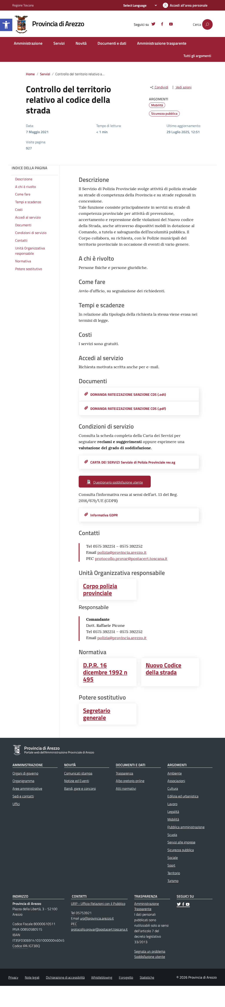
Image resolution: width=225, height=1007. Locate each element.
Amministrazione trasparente (161, 43)
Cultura (172, 788)
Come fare (22, 194)
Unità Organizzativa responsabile (30, 250)
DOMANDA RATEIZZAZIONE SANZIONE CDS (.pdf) (128, 408)
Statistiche (147, 977)
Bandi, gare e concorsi (80, 788)
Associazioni (176, 780)
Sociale (172, 857)
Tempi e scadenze (28, 201)
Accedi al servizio (28, 217)
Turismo (172, 880)
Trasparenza (124, 773)
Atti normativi (126, 788)
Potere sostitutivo (28, 268)
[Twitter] (153, 24)
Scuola (172, 834)
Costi (19, 209)
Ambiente (174, 773)
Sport (171, 865)
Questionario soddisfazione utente (118, 482)
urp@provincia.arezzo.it (97, 918)
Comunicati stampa (78, 773)
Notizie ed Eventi (76, 780)
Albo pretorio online (130, 780)
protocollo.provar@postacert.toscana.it (131, 558)
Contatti (21, 240)
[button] (6, 25)
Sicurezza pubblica (164, 113)
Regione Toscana (23, 5)
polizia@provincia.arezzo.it (122, 552)
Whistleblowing (101, 977)
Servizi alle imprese (181, 842)
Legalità (173, 811)
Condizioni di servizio (30, 232)
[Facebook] (162, 24)
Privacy (13, 977)
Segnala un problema (149, 951)
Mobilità (157, 105)
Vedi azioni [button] (183, 87)
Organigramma (23, 780)
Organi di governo (25, 773)
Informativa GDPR (104, 515)
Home (30, 74)
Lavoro (172, 803)
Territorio (173, 873)
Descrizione (23, 179)
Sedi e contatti (23, 796)
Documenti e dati (112, 43)
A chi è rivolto (25, 186)
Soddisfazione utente (149, 956)
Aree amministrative (27, 788)
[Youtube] (171, 24)
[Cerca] (207, 24)
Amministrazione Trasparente (146, 906)
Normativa (23, 261)
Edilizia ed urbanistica (182, 796)
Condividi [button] (161, 87)
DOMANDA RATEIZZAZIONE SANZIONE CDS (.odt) (128, 394)
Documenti (23, 225)
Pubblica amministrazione (186, 827)
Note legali (32, 977)
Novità (81, 43)
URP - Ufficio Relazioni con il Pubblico (98, 903)
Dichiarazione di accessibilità (65, 977)
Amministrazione (28, 43)
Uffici (16, 803)
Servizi (59, 43)
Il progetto (126, 977)
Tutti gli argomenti (197, 55)
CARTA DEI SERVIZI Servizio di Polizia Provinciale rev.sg (132, 462)
